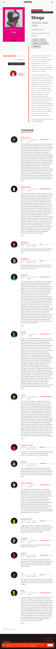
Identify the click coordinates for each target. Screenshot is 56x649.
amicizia (35, 40)
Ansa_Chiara (26, 137)
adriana (24, 462)
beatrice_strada (27, 445)
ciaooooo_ (24, 538)
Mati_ (23, 591)
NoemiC (24, 332)
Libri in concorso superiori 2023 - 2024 (42, 12)
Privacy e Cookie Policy (48, 638)
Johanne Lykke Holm (39, 24)
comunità (35, 43)
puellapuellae (26, 187)
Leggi (22, 235)
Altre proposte (37, 10)
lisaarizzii (24, 275)
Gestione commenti (48, 640)
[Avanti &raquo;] (52, 629)
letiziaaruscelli (26, 519)
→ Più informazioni (32, 646)
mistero (42, 40)
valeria (23, 553)
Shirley (20, 75)
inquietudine (44, 43)
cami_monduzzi (27, 483)
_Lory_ (23, 395)
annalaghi (24, 242)
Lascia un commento (16, 64)
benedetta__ (25, 259)
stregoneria (36, 46)
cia (22, 573)
